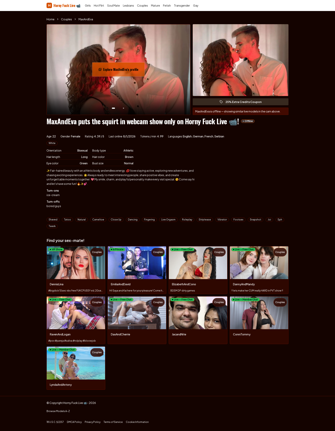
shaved (53, 219)
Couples (142, 5)
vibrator (222, 219)
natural (82, 219)
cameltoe (98, 219)
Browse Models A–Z (58, 411)
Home (50, 19)
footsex (238, 219)
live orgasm (168, 219)
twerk (52, 226)
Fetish (167, 5)
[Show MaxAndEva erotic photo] (113, 108)
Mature (155, 5)
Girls (88, 5)
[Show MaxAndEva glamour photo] (123, 108)
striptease (205, 219)
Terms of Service (113, 422)
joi (269, 219)
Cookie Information (137, 422)
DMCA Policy (74, 422)
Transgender (182, 5)
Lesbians (128, 5)
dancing (132, 219)
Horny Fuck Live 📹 (64, 5)
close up (116, 219)
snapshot (255, 219)
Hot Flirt (99, 5)
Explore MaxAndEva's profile (122, 70)
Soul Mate (113, 5)
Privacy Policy (92, 422)
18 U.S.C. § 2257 (55, 422)
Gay (196, 5)
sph (280, 219)
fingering (149, 219)
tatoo (67, 219)
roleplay (187, 219)
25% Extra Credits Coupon (245, 102)
